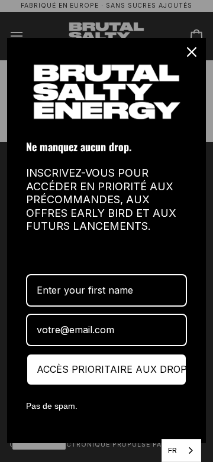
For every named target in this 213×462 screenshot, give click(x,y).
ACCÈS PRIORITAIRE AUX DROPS (112, 369)
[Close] (192, 52)
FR (172, 450)
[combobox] (181, 450)
